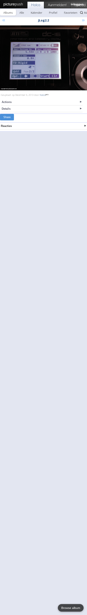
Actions (7, 102)
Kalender (36, 12)
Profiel (53, 12)
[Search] (81, 12)
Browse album (70, 608)
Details (6, 108)
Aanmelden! (57, 4)
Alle (21, 12)
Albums (8, 12)
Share (7, 117)
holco (42, 94)
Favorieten (70, 12)
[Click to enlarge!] (43, 57)
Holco (35, 4)
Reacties (6, 126)
